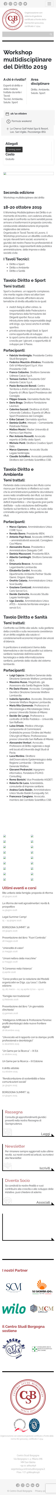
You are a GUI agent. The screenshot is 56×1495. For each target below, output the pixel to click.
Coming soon (14, 149)
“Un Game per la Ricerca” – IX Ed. (20, 1050)
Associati (43, 1202)
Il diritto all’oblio (10, 1068)
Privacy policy (42, 1491)
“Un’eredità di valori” (13, 948)
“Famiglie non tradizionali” (16, 996)
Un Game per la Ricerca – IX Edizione (22, 1061)
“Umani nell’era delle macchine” (19, 958)
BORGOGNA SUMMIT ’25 (15, 1092)
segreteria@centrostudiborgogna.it (28, 1469)
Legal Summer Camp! (14, 917)
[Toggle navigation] (49, 4)
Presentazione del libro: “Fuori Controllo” (24, 937)
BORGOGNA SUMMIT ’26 (16, 927)
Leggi (45, 1134)
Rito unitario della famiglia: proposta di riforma (27, 892)
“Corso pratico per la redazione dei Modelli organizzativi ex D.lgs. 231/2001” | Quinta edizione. (25, 982)
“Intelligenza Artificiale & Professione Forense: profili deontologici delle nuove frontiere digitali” (27, 1023)
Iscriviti (45, 1168)
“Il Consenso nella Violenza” (17, 968)
